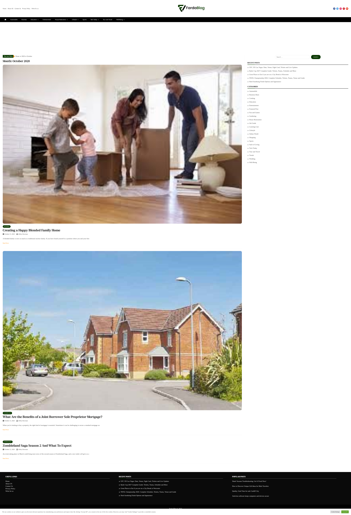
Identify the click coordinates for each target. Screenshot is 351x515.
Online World (253, 134)
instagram (340, 8)
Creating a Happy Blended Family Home (31, 230)
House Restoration (60, 20)
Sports (84, 20)
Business (24, 20)
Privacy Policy (26, 9)
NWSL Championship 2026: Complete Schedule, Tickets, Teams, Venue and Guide (277, 78)
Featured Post (7, 413)
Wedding (252, 159)
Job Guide (252, 123)
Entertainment (47, 20)
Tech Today (94, 20)
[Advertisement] (175, 36)
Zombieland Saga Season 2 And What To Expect (37, 445)
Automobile (13, 20)
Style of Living (254, 144)
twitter (337, 8)
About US (10, 9)
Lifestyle (74, 20)
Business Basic (254, 95)
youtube (347, 8)
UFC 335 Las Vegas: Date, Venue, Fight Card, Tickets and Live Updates (273, 67)
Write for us (35, 9)
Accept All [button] (345, 512)
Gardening (252, 116)
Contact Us (18, 9)
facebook (334, 8)
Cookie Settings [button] (335, 512)
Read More (6, 243)
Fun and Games (254, 112)
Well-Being (119, 20)
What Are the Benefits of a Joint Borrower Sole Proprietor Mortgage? (52, 417)
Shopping (252, 137)
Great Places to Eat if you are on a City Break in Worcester (269, 74)
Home (4, 9)
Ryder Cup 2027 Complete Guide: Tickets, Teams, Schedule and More (272, 71)
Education (34, 20)
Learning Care (254, 127)
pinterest (344, 8)
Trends (251, 155)
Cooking (252, 98)
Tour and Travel (107, 20)
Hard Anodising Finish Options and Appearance (265, 82)
